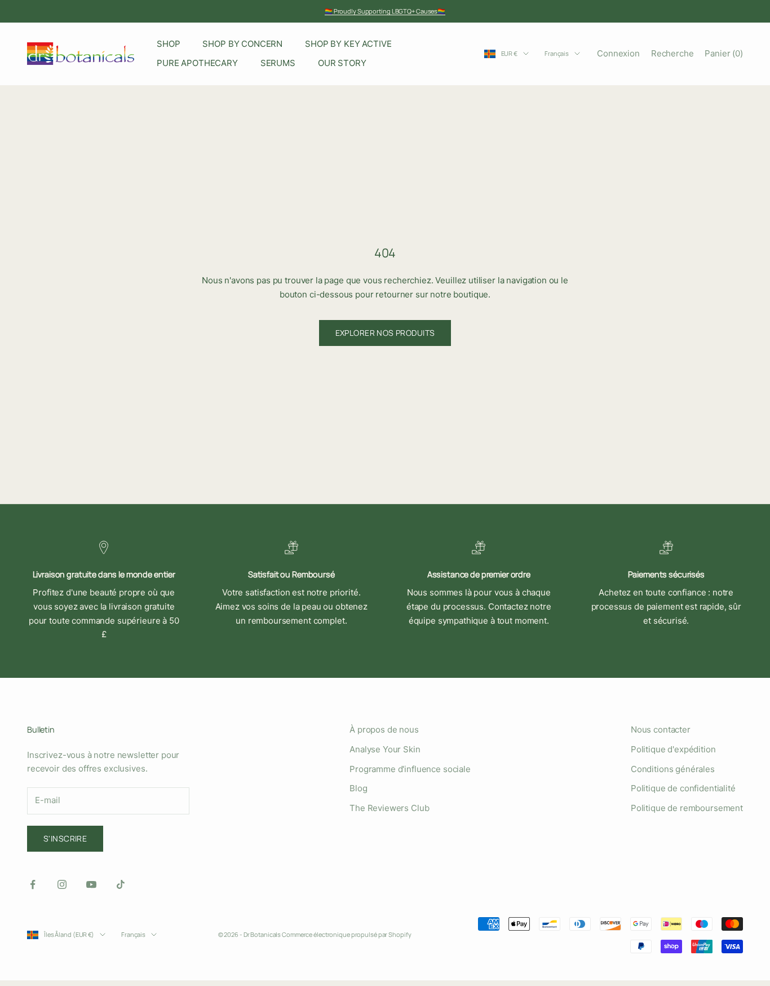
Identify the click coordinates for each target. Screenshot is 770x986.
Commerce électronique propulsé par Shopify (346, 934)
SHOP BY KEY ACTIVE (348, 43)
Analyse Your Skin (384, 749)
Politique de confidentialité (683, 788)
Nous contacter (661, 729)
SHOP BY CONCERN (242, 43)
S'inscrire (65, 838)
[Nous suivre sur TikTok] (120, 884)
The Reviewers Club (389, 808)
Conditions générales (673, 769)
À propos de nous (384, 729)
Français (557, 53)
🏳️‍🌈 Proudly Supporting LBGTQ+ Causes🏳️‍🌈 (385, 11)
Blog (358, 788)
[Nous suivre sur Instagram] (62, 884)
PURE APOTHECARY (197, 63)
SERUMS (277, 63)
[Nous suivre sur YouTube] (91, 884)
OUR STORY (342, 63)
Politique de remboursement (687, 808)
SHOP (168, 43)
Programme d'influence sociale (410, 769)
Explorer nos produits (385, 332)
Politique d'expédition (673, 749)
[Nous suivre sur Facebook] (32, 884)
